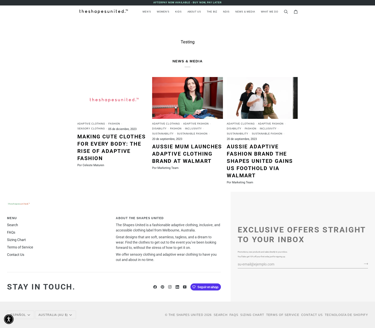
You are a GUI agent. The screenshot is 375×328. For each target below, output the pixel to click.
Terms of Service (20, 247)
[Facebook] (155, 287)
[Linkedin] (177, 287)
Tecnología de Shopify (346, 314)
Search (12, 225)
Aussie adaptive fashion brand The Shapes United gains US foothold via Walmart (260, 161)
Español (18, 314)
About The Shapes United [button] (140, 218)
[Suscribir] (365, 264)
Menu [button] (12, 218)
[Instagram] (170, 287)
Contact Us (15, 255)
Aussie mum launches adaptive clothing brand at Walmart (187, 153)
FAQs (11, 232)
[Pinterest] (162, 287)
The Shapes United (186, 314)
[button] (147, 11)
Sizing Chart (16, 240)
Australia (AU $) (53, 314)
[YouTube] (185, 287)
